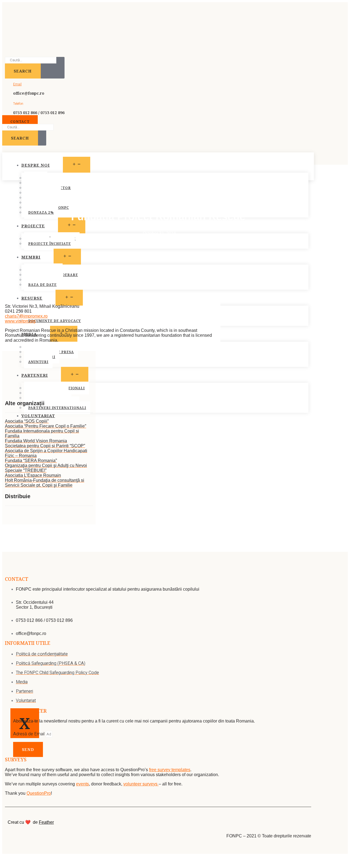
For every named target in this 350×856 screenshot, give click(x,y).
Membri (30, 257)
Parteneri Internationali (57, 407)
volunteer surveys (141, 784)
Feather (46, 822)
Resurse (31, 298)
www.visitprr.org (20, 321)
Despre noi (35, 165)
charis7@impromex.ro (26, 316)
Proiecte (33, 225)
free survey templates (169, 769)
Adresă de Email (29, 734)
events (82, 784)
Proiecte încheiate (49, 243)
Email (17, 84)
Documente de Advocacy (54, 320)
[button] (20, 121)
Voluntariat (38, 415)
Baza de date (42, 284)
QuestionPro (39, 793)
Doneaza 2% (41, 212)
